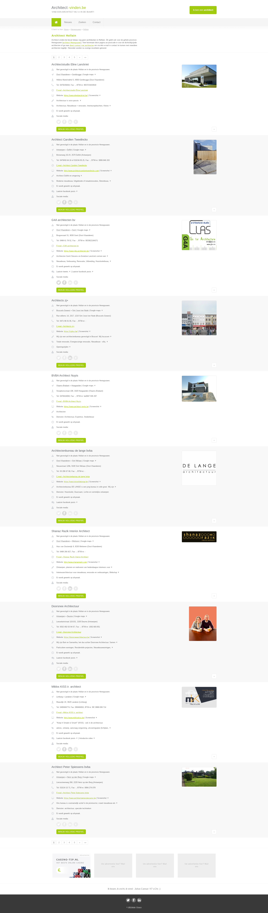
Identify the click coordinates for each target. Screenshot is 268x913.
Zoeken (82, 22)
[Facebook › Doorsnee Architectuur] (64, 669)
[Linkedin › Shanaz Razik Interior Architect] (70, 588)
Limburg (59, 697)
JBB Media (131, 907)
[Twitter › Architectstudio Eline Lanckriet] (58, 122)
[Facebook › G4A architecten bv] (64, 282)
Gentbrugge (76, 74)
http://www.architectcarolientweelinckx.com (81, 171)
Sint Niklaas (77, 461)
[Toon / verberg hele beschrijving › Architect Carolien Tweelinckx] (99, 175)
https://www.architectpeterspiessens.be (80, 798)
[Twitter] (128, 900)
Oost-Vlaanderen (63, 74)
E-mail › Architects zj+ (65, 326)
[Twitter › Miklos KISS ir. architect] (58, 749)
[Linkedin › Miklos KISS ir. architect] (70, 749)
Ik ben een (203, 10)
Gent (74, 230)
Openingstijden (63, 347)
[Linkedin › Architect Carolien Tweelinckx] (70, 202)
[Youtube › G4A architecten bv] (76, 282)
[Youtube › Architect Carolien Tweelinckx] (76, 202)
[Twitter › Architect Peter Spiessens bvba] (58, 824)
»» (85, 57)
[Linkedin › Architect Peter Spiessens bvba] (70, 824)
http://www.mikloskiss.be (74, 718)
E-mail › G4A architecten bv (67, 246)
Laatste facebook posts (67, 191)
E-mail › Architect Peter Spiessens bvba (72, 793)
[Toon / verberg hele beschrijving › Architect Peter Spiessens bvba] (99, 803)
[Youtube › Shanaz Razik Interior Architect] (76, 588)
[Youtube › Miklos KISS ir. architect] (76, 749)
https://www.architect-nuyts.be (76, 406)
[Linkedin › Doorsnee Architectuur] (70, 669)
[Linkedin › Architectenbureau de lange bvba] (70, 513)
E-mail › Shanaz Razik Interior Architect (72, 557)
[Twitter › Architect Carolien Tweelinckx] (58, 202)
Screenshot (95, 95)
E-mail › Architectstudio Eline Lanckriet (72, 90)
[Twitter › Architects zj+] (58, 358)
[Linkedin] (139, 900)
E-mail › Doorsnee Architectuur (68, 632)
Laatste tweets (63, 272)
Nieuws (68, 22)
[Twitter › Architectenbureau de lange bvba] (58, 513)
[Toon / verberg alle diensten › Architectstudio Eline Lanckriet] (99, 105)
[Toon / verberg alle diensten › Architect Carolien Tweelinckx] (99, 181)
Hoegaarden (76, 386)
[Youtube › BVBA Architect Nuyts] (76, 433)
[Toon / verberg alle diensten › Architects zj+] (99, 341)
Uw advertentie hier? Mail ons (113, 865)
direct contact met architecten (82, 45)
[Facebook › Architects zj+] (64, 358)
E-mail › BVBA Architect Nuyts (68, 401)
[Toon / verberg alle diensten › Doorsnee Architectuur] (99, 647)
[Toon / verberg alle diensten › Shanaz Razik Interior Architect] (99, 572)
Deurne (70, 616)
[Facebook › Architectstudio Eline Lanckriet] (64, 122)
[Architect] (56, 22)
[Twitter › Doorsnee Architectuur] (58, 669)
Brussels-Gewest (63, 310)
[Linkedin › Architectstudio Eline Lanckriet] (70, 122)
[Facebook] (133, 900)
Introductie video (87, 738)
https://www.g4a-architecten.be (76, 251)
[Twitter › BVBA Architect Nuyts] (58, 433)
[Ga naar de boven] (214, 129)
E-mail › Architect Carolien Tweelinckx (71, 165)
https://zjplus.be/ (71, 331)
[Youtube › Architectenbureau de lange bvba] (76, 513)
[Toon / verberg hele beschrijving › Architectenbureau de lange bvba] (99, 486)
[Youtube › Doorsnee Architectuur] (76, 669)
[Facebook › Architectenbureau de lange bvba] (64, 513)
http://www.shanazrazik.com (75, 562)
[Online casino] (73, 867)
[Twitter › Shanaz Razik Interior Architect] (58, 588)
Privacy (139, 907)
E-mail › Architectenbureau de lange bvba (73, 476)
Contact (96, 22)
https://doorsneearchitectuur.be (76, 637)
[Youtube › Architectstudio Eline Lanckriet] (76, 122)
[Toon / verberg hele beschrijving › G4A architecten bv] (99, 256)
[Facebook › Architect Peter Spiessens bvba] (64, 824)
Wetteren (75, 541)
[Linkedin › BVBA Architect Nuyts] (70, 433)
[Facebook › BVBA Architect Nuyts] (64, 433)
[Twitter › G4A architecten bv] (58, 282)
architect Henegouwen (72, 43)
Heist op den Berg (74, 777)
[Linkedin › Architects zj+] (70, 358)
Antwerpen (60, 150)
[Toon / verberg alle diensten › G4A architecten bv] (99, 261)
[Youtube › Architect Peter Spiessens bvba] (76, 824)
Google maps (89, 74)
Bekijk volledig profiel (71, 129)
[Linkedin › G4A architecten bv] (70, 282)
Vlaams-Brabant (62, 386)
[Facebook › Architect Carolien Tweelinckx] (64, 202)
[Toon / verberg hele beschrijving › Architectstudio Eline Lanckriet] (99, 100)
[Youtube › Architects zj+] (76, 358)
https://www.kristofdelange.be (76, 482)
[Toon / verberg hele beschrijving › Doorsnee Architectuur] (99, 642)
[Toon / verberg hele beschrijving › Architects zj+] (99, 336)
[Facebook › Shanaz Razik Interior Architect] (64, 588)
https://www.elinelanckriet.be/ (76, 95)
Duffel (69, 150)
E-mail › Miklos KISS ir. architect (69, 712)
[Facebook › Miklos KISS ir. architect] (64, 749)
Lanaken (68, 697)
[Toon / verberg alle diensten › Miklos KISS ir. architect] (99, 728)
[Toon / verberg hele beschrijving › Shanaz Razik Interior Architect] (99, 567)
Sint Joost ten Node (80, 310)
